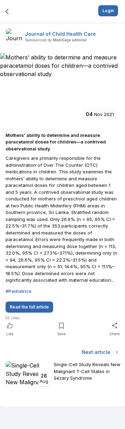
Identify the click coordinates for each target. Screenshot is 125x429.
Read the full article (29, 307)
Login (108, 10)
